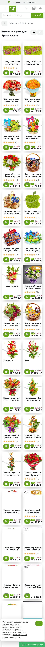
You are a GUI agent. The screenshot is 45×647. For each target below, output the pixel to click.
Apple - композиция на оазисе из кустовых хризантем (32, 213)
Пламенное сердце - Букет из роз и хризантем (12, 325)
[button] (32, 644)
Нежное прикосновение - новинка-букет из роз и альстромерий (32, 549)
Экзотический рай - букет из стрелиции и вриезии (12, 399)
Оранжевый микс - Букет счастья (11, 100)
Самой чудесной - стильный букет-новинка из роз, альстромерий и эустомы (32, 511)
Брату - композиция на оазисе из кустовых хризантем (12, 63)
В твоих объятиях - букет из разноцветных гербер (12, 175)
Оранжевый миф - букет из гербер (32, 100)
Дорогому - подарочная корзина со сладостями (32, 175)
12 (37, 105)
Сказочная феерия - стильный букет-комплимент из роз (32, 586)
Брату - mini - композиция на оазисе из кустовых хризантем (32, 63)
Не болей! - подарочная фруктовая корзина (12, 138)
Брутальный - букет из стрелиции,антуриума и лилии (32, 399)
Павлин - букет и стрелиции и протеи (12, 437)
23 (37, 516)
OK (39, 623)
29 (37, 292)
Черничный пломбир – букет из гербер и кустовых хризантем (33, 287)
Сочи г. (31, 3)
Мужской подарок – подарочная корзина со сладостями (12, 250)
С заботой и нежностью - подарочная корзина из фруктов (32, 250)
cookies (18, 622)
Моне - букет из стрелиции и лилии (32, 437)
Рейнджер (8, 361)
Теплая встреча (11, 286)
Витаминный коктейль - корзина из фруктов (32, 138)
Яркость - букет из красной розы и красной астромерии (12, 586)
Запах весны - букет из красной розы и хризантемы (12, 549)
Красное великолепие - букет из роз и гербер (32, 474)
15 (37, 479)
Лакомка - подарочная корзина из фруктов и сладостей (32, 325)
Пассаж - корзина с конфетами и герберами (12, 511)
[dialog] (27, 8)
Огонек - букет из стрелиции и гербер (12, 474)
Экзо (26, 361)
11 (16, 329)
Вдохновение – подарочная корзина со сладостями (12, 213)
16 (37, 554)
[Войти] (40, 8)
